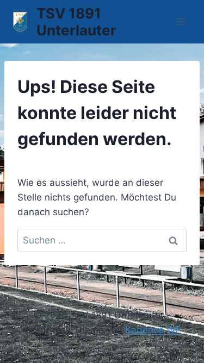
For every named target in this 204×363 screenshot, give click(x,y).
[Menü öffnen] (181, 21)
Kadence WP (153, 329)
